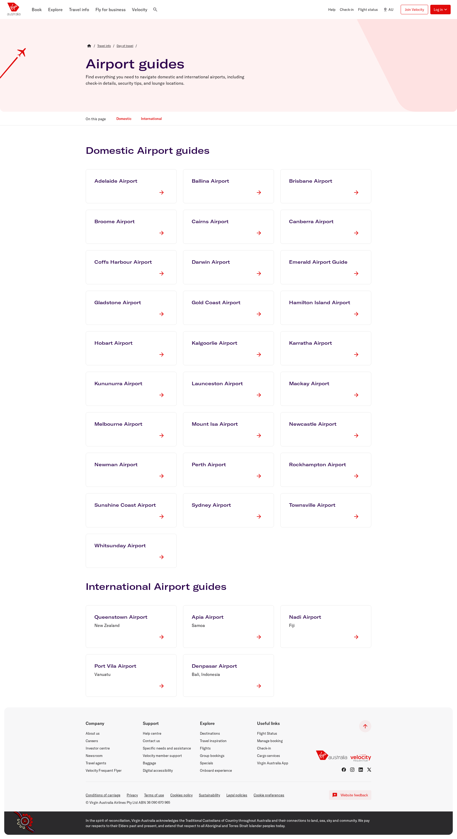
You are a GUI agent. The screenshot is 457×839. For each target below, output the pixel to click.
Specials (206, 763)
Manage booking (270, 741)
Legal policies (236, 795)
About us (93, 733)
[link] (104, 46)
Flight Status (267, 733)
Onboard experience (216, 770)
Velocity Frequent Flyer (104, 770)
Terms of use (154, 795)
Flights (205, 748)
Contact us (151, 741)
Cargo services (268, 755)
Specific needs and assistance (167, 748)
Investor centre (98, 748)
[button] (37, 9)
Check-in (264, 748)
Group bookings (212, 755)
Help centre (152, 733)
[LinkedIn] (361, 770)
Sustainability (209, 795)
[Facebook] (344, 770)
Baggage (149, 763)
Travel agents (96, 763)
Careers (92, 741)
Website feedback (354, 795)
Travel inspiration (213, 741)
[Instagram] (352, 770)
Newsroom (94, 755)
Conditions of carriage (103, 795)
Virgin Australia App (272, 763)
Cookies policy (181, 795)
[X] (369, 770)
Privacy (132, 795)
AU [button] (391, 9)
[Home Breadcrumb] (89, 45)
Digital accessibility (158, 770)
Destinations (210, 733)
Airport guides (135, 63)
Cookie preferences (269, 795)
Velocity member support (162, 755)
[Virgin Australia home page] (13, 9)
